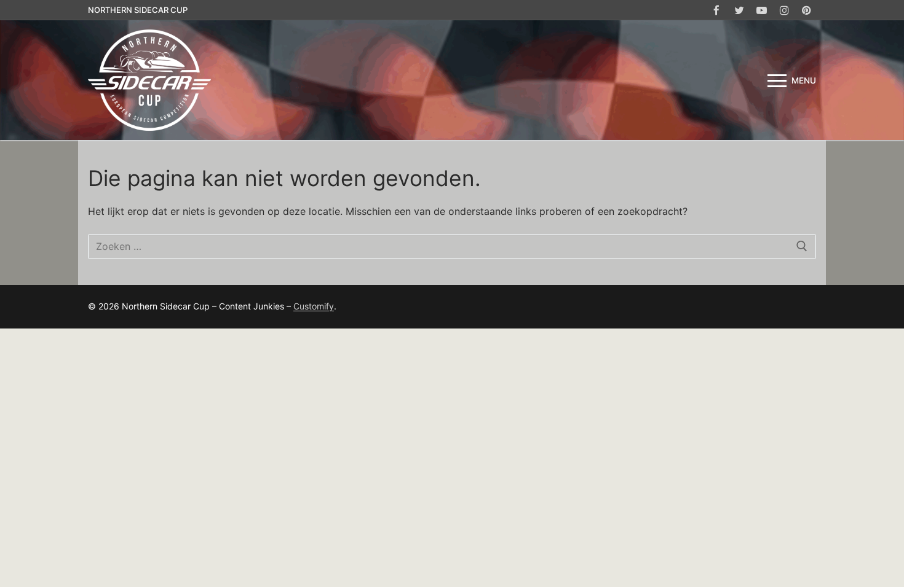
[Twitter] (739, 10)
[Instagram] (784, 10)
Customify (313, 306)
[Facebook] (716, 10)
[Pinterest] (806, 10)
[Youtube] (761, 10)
